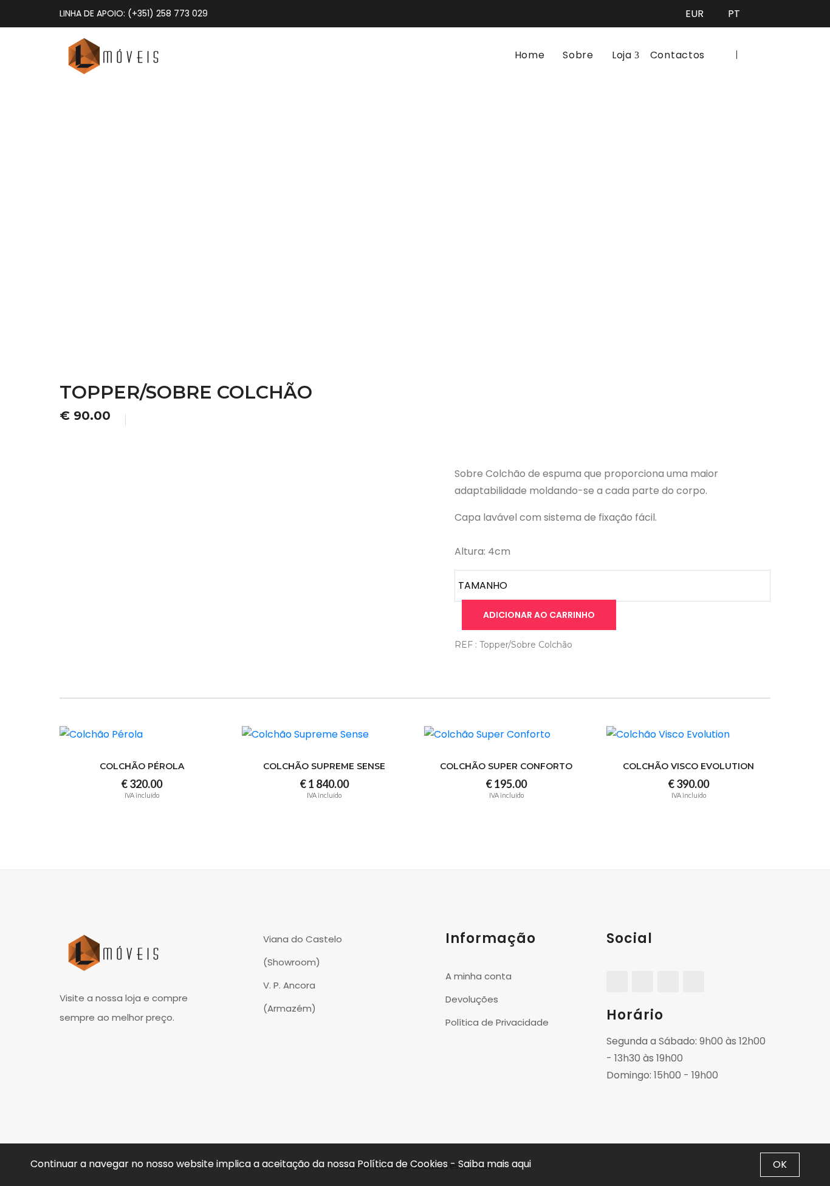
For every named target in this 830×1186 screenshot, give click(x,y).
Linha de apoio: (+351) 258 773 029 (134, 13)
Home (530, 55)
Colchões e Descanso (373, 215)
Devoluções (471, 999)
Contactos (677, 55)
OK (780, 1164)
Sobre (578, 55)
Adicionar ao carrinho (539, 615)
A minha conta (478, 976)
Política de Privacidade (497, 1022)
